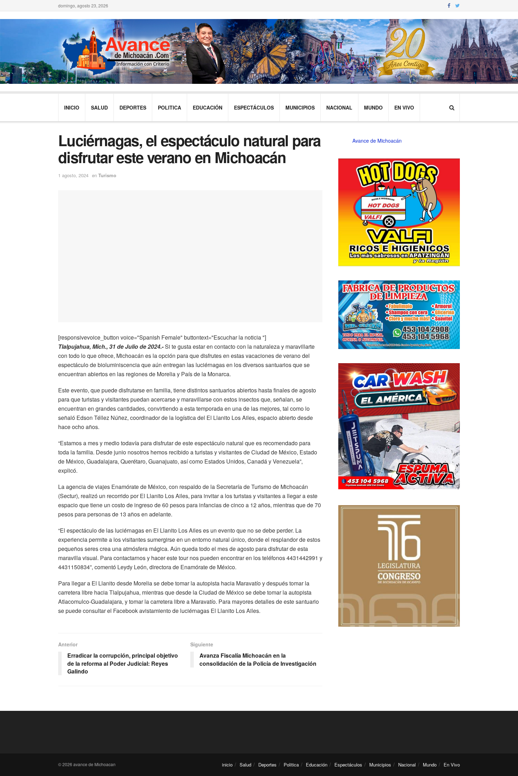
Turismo (107, 175)
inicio (71, 107)
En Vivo (404, 107)
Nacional (339, 107)
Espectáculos (254, 107)
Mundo (373, 107)
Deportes (132, 107)
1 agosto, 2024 (73, 175)
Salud (99, 107)
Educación (207, 107)
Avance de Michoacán (377, 140)
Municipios (300, 107)
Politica (169, 107)
